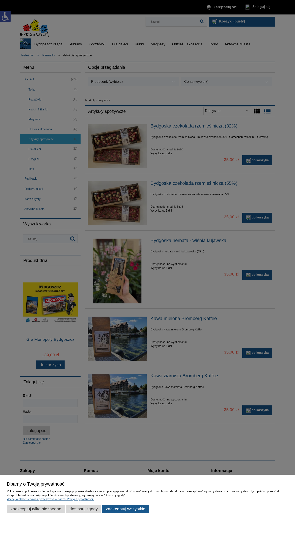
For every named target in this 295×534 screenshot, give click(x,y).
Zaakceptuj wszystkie (125, 509)
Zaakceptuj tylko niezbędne (36, 509)
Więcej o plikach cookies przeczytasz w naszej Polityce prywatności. (50, 499)
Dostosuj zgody (84, 509)
